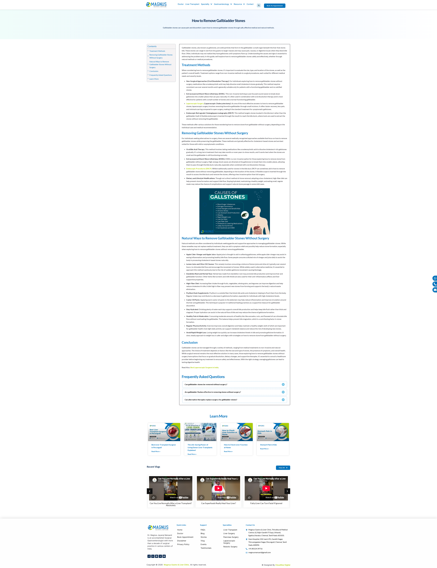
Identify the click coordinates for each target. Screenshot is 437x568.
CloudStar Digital (282, 565)
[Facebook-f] (149, 556)
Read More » (155, 451)
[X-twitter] (160, 556)
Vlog (203, 541)
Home (179, 530)
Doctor (181, 4)
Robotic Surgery (230, 546)
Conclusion (153, 71)
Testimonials (206, 548)
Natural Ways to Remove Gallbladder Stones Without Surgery (160, 64)
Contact (250, 4)
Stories (204, 537)
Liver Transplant (192, 4)
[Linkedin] (156, 556)
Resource (238, 4)
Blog (203, 533)
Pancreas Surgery (231, 537)
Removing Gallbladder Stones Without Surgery (161, 56)
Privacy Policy (183, 544)
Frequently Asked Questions (160, 75)
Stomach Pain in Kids (268, 445)
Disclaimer (181, 541)
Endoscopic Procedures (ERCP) (198, 168)
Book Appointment (185, 537)
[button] (259, 5)
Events (203, 544)
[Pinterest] (164, 556)
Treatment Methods (157, 51)
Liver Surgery (229, 533)
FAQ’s (203, 530)
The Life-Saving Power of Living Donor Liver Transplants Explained (200, 447)
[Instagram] (152, 556)
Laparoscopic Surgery (195, 103)
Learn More (154, 79)
